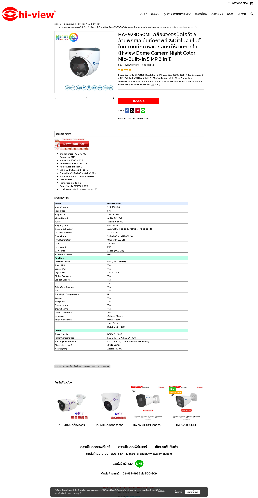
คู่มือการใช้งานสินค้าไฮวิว (176, 14)
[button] (252, 14)
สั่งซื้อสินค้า (139, 101)
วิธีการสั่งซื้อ (201, 14)
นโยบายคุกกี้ (76, 493)
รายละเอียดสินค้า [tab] (63, 133)
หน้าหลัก (143, 14)
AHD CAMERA (142, 118)
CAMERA (131, 118)
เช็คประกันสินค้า (166, 446)
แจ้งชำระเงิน (217, 14)
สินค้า (154, 14)
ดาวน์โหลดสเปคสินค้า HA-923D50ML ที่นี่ (78, 189)
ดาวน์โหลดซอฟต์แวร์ (95, 446)
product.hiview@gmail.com (154, 453)
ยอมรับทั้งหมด (192, 492)
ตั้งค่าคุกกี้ (178, 492)
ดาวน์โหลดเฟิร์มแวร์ (133, 446)
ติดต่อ (230, 14)
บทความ (242, 14)
